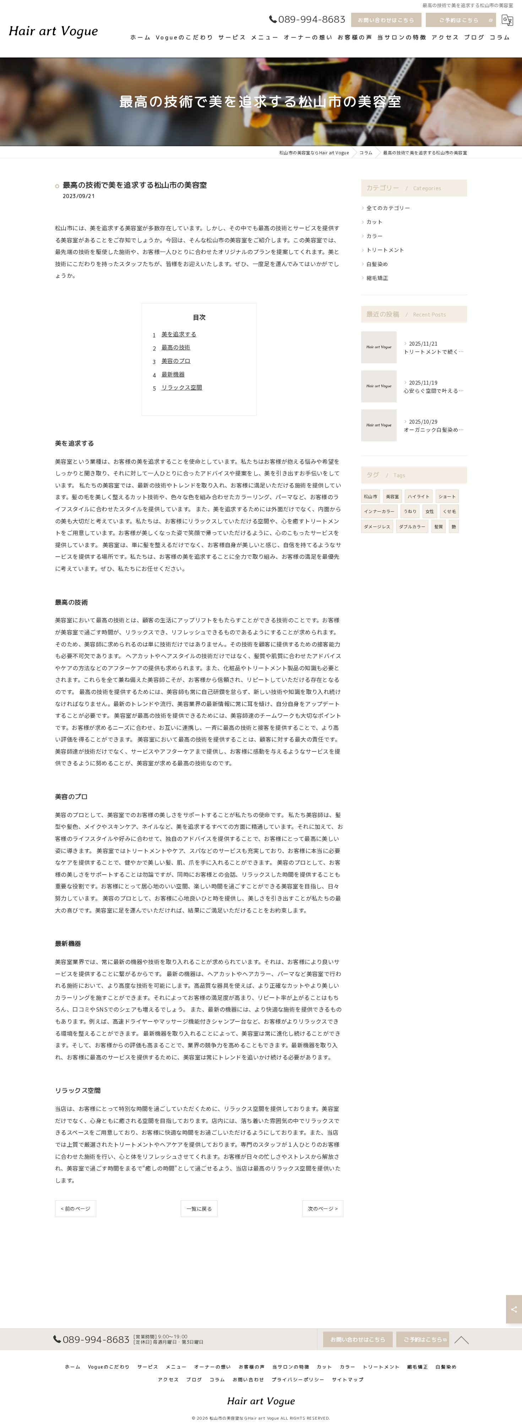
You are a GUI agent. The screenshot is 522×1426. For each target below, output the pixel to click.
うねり (410, 511)
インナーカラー (379, 511)
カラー (374, 235)
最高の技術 (176, 347)
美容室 (392, 496)
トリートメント (385, 249)
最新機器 (173, 374)
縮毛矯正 (377, 277)
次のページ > (323, 1208)
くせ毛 (449, 511)
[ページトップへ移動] (462, 1339)
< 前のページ (76, 1208)
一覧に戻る (199, 1208)
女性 (429, 511)
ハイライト (419, 496)
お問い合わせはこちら (386, 20)
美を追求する (179, 334)
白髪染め (377, 264)
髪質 (438, 526)
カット (374, 221)
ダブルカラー (412, 526)
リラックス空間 (182, 387)
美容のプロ (176, 360)
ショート (447, 496)
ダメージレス (377, 526)
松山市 (370, 496)
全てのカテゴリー (388, 207)
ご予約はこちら (459, 20)
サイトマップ (348, 1380)
